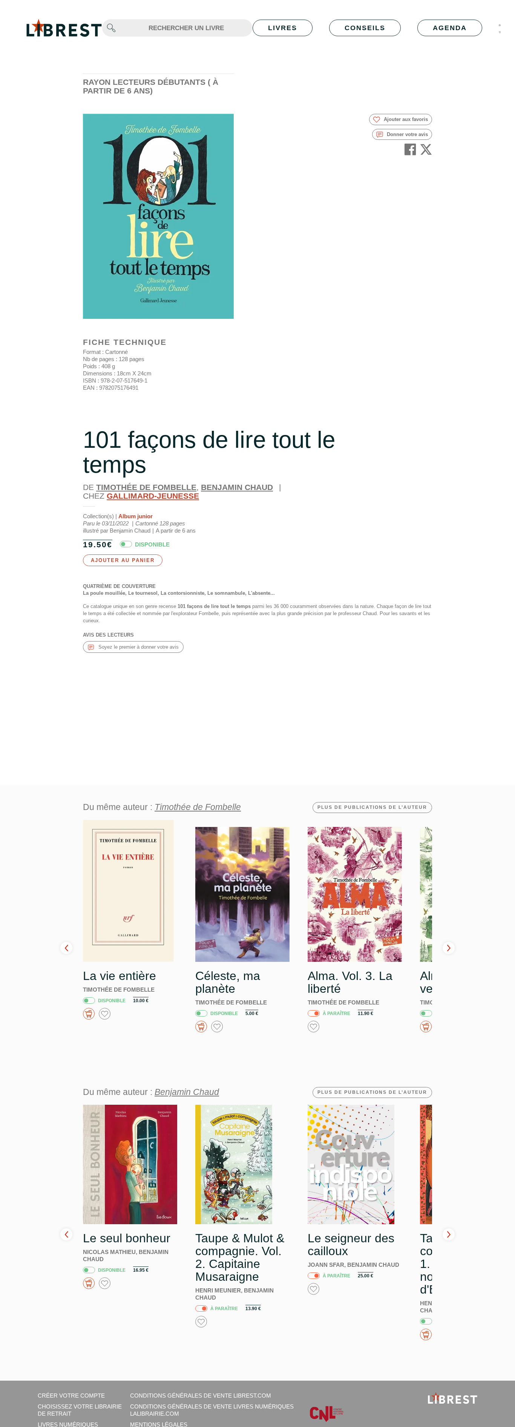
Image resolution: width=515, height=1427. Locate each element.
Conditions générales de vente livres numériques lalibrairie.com (212, 1410)
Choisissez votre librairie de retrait (80, 1410)
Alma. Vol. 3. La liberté (350, 982)
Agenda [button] (450, 28)
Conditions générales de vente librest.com (200, 1395)
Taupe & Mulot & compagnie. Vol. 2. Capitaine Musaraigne (239, 1257)
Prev (66, 948)
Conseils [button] (365, 28)
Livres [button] (282, 28)
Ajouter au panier (123, 560)
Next (449, 948)
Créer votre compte (71, 1395)
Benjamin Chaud (237, 487)
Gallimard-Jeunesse (153, 495)
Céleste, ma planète (227, 982)
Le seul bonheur (126, 1238)
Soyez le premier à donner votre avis (138, 647)
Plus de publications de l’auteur (372, 807)
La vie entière (119, 976)
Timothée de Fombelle (146, 487)
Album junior (135, 516)
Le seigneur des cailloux (351, 1244)
